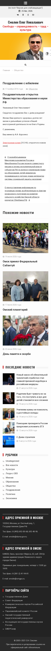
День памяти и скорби (17, 353)
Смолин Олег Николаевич (25, 22)
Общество (33, 89)
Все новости (12, 465)
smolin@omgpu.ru (17, 579)
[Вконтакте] (18, 15)
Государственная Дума (16, 596)
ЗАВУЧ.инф (10, 629)
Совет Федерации (14, 600)
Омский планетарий (15, 309)
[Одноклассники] (23, 15)
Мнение (9, 477)
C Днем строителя (25, 437)
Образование (12, 481)
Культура (10, 469)
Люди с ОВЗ (12, 473)
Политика (10, 494)
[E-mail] (33, 15)
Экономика (11, 498)
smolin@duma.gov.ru (18, 536)
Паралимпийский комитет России (21, 611)
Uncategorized (12, 461)
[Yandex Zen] (28, 15)
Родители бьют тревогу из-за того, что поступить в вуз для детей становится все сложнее (32, 397)
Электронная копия (12, 143)
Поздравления (13, 490)
